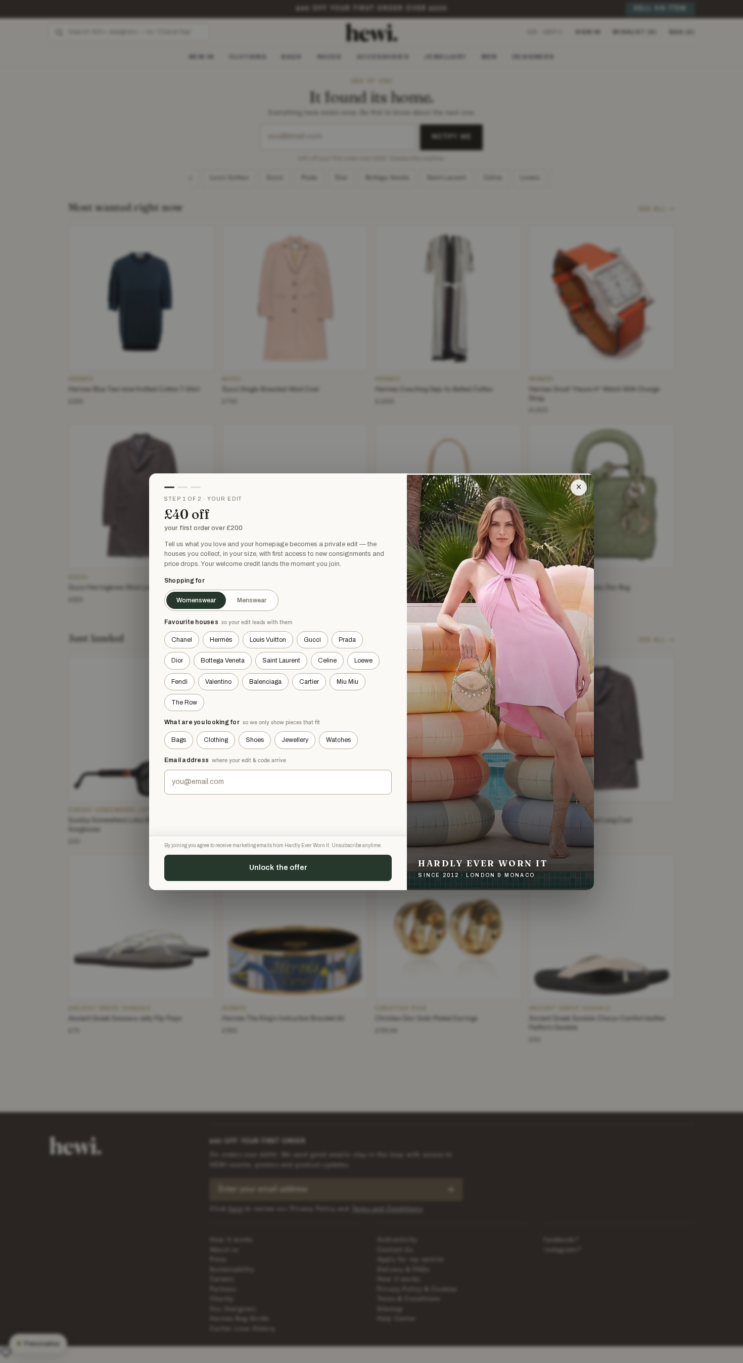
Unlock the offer (278, 867)
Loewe (363, 660)
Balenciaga (265, 681)
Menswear (251, 600)
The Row (184, 702)
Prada (347, 639)
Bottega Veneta (223, 660)
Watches (338, 739)
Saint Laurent (281, 660)
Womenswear (196, 600)
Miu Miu (347, 681)
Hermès (221, 639)
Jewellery (295, 739)
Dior (177, 660)
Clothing (216, 739)
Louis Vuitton (268, 639)
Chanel (181, 639)
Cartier (309, 681)
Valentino (218, 681)
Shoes (255, 739)
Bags (178, 739)
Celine (327, 660)
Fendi (179, 681)
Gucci (312, 639)
